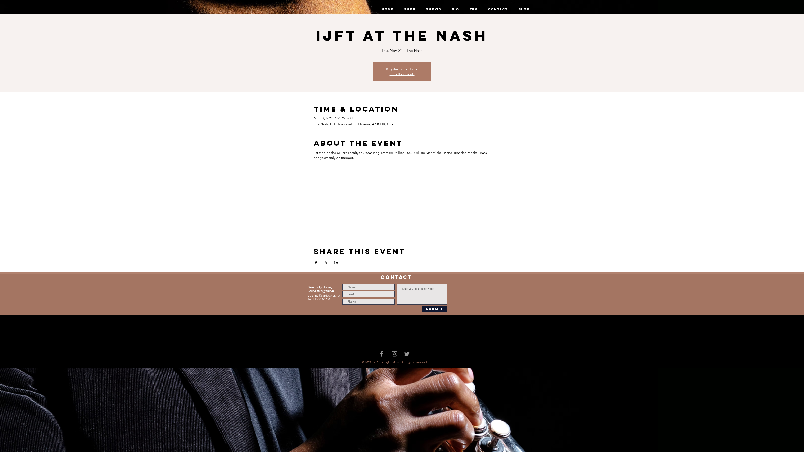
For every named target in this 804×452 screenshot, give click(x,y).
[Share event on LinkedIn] (336, 262)
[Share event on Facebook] (316, 262)
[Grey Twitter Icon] (407, 353)
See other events (402, 74)
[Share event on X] (326, 262)
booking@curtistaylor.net (324, 295)
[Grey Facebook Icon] (381, 353)
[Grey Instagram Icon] (394, 353)
